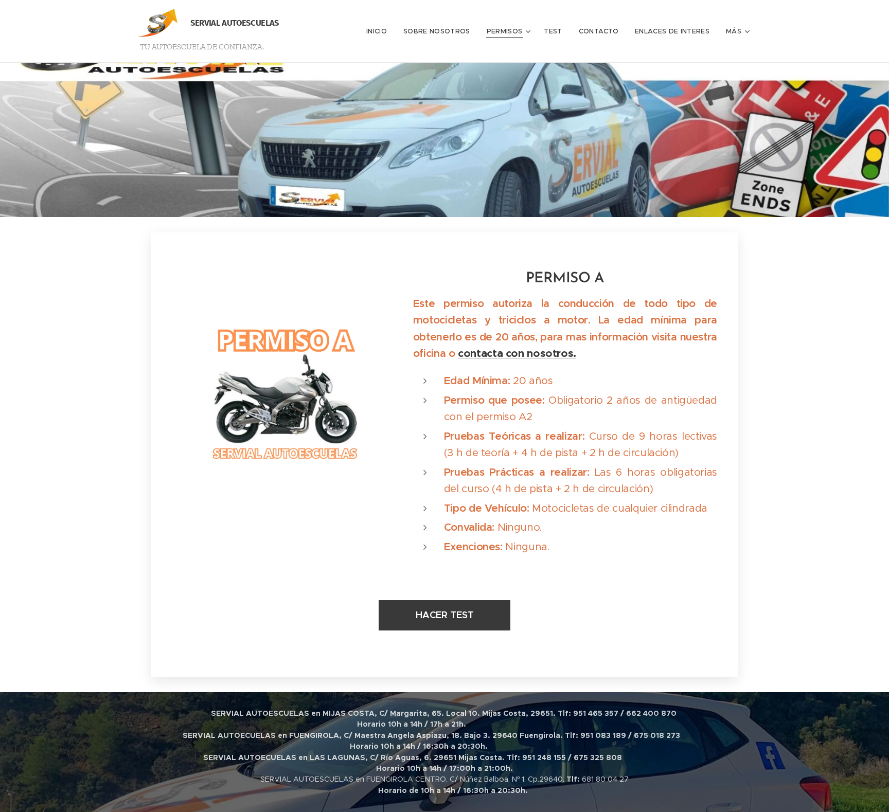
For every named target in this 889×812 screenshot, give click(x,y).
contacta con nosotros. (517, 353)
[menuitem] (379, 31)
